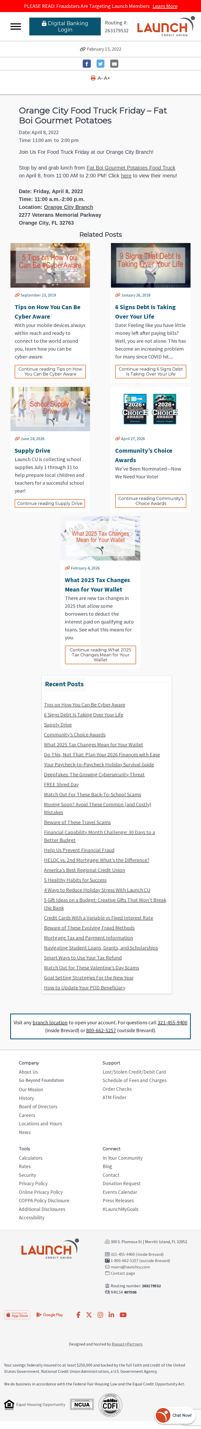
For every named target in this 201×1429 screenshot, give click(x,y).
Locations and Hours (40, 1123)
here (126, 175)
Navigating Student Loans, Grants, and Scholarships (101, 947)
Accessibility (31, 1217)
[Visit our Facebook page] (78, 1315)
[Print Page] (94, 78)
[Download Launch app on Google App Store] (50, 1314)
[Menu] (15, 26)
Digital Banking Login (68, 26)
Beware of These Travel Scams (77, 822)
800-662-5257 (101, 1030)
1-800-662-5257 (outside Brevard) (140, 1260)
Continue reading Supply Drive (49, 503)
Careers (27, 1115)
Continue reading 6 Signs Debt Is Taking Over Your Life (151, 372)
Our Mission (31, 1089)
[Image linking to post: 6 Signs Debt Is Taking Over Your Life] (151, 265)
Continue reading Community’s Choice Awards (151, 501)
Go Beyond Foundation (41, 1080)
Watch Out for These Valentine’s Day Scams (91, 967)
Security (27, 1175)
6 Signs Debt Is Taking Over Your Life (83, 714)
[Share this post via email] (114, 64)
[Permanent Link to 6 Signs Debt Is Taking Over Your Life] (117, 295)
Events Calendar (120, 1192)
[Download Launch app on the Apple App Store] (17, 1314)
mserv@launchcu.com (130, 1266)
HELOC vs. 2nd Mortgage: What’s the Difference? (96, 860)
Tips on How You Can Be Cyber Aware (84, 704)
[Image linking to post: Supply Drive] (50, 409)
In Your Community (123, 1158)
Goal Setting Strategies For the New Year (88, 977)
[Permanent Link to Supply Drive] (17, 438)
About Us (28, 1072)
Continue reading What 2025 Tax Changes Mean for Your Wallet (101, 654)
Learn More (165, 6)
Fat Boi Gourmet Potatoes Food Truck (131, 168)
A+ (107, 78)
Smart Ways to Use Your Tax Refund (83, 957)
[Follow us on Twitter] (89, 1315)
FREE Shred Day (61, 784)
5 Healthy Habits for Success (75, 880)
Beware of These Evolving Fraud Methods (89, 927)
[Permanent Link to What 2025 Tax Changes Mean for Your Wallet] (67, 568)
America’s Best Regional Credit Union (84, 870)
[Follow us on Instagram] (100, 1315)
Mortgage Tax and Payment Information (88, 937)
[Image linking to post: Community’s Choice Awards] (151, 409)
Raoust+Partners (127, 1344)
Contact (111, 1175)
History (26, 1098)
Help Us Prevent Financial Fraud (79, 850)
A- (100, 78)
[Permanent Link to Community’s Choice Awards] (117, 438)
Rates (25, 1166)
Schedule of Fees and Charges (134, 1080)
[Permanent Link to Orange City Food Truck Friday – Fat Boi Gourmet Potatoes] (83, 49)
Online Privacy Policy (41, 1192)
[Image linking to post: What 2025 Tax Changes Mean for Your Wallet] (100, 538)
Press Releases (118, 1200)
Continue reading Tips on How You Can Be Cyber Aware (51, 372)
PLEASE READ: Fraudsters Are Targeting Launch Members (100, 6)
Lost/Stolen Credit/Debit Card (134, 1072)
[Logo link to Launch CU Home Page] (166, 26)
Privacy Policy (33, 1183)
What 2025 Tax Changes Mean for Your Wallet (93, 744)
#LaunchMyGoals (120, 1209)
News (25, 1132)
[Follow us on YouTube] (123, 1315)
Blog (107, 1166)
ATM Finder (114, 1097)
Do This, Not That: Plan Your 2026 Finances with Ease (102, 754)
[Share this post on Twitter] (101, 64)
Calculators (30, 1158)
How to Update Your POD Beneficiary (84, 987)
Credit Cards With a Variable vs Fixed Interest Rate (98, 917)
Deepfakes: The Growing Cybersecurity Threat (94, 774)
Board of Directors (38, 1106)
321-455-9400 (172, 1022)
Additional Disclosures (42, 1209)
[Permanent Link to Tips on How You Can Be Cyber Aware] (17, 295)
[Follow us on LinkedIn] (111, 1315)
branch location (50, 1022)
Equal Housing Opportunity (40, 1404)
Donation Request (122, 1183)
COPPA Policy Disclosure (44, 1200)
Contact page (123, 1273)
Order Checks (117, 1089)
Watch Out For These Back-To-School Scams (92, 794)
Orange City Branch (68, 207)
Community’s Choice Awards (74, 734)
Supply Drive (58, 724)
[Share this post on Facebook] (87, 64)
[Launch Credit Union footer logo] (50, 1248)
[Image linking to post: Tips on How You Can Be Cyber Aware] (50, 265)
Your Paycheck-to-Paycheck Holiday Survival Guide (99, 764)
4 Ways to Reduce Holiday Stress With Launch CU (97, 890)
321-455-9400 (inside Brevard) (137, 1254)
